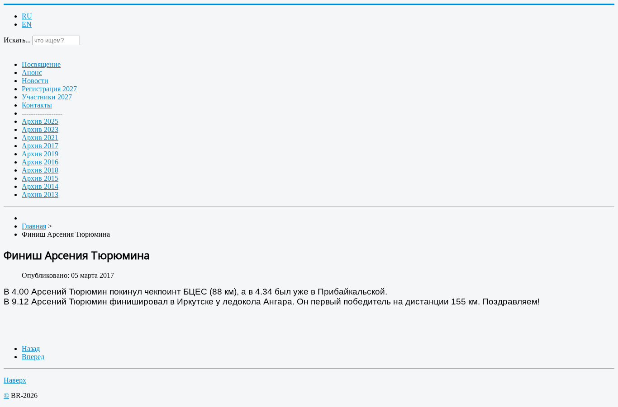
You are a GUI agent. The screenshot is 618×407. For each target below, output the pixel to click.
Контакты (37, 105)
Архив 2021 (40, 137)
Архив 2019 (40, 154)
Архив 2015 (40, 178)
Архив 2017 (40, 146)
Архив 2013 (40, 194)
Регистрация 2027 (49, 89)
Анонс (32, 72)
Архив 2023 (40, 129)
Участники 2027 (47, 97)
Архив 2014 (40, 186)
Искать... (17, 40)
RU (27, 16)
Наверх (15, 380)
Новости (35, 80)
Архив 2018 (40, 170)
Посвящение (41, 64)
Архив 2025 (40, 121)
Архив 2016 (40, 162)
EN (27, 24)
